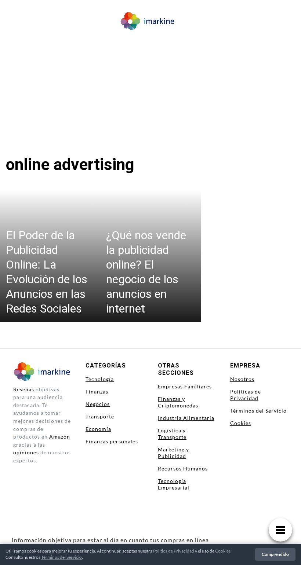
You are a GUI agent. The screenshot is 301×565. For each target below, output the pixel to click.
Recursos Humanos (183, 468)
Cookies (240, 423)
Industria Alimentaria (186, 418)
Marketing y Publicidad (173, 452)
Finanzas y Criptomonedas (178, 402)
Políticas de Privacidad (245, 394)
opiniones (26, 452)
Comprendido (275, 554)
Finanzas (97, 391)
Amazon (59, 436)
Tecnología (100, 379)
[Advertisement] (150, 88)
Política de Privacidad (173, 551)
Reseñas (23, 389)
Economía (98, 429)
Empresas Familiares (185, 386)
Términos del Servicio (258, 410)
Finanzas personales (112, 441)
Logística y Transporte (172, 433)
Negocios (98, 404)
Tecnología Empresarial (173, 484)
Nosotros (242, 379)
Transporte (100, 416)
